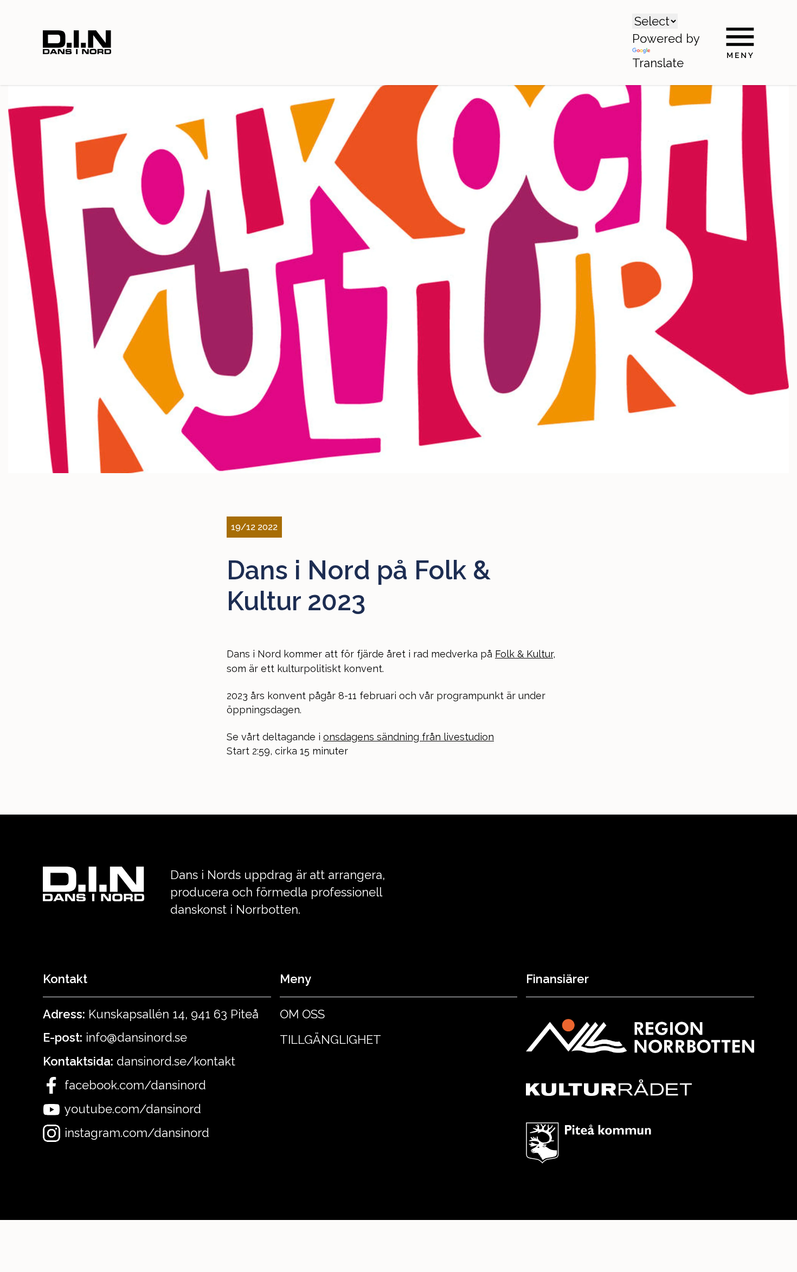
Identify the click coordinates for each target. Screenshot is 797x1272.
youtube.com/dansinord (133, 1109)
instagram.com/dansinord (137, 1133)
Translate (658, 63)
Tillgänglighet (330, 1039)
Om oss (302, 1014)
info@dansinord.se (136, 1037)
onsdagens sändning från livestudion (408, 736)
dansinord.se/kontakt (176, 1061)
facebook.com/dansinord (135, 1085)
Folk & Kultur (524, 654)
